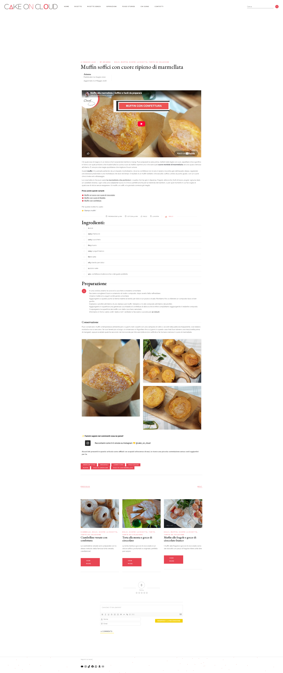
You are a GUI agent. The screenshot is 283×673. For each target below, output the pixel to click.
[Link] (127, 614)
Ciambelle (86, 532)
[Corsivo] (105, 614)
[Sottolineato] (108, 614)
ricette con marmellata (123, 468)
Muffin (124, 62)
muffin (85, 468)
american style (89, 465)
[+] (133, 614)
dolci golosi (133, 465)
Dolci (117, 62)
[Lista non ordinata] (117, 614)
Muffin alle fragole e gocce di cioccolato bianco (180, 539)
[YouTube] (82, 667)
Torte (152, 532)
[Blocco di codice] (124, 614)
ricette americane (100, 468)
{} (130, 614)
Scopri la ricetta (138, 62)
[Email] (103, 667)
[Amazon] (99, 667)
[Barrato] (111, 614)
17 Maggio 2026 (88, 62)
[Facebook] (92, 667)
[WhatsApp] (96, 667)
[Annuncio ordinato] (114, 614)
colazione (114, 183)
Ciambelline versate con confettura (94, 539)
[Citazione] (120, 614)
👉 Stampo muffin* (89, 211)
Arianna (105, 62)
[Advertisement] (141, 29)
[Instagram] (88, 443)
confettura (118, 465)
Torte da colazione (159, 62)
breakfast (104, 465)
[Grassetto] (102, 614)
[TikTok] (89, 667)
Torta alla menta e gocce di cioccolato (137, 539)
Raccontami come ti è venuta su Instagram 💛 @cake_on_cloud (122, 443)
